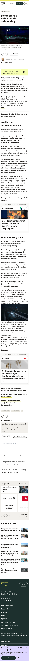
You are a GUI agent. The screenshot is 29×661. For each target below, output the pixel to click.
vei (22, 411)
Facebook (4, 609)
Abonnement (5, 641)
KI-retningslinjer (6, 628)
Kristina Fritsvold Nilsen (9, 594)
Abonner (19, 3)
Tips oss (23, 584)
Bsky (3, 615)
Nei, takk (20, 657)
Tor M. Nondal (6, 600)
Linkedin (4, 612)
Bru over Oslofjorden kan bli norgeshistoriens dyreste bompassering (11, 403)
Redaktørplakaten (21, 635)
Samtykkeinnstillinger (8, 622)
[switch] (24, 72)
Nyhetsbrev (6, 411)
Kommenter (15, 53)
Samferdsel (6, 11)
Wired (3, 108)
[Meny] (26, 3)
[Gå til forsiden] (3, 3)
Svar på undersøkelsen (8, 657)
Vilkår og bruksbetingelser (9, 625)
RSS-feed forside (7, 605)
